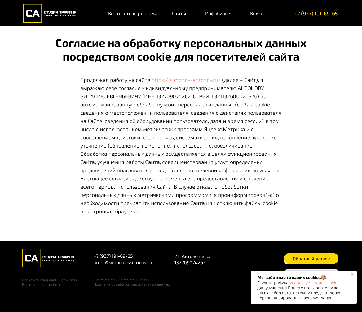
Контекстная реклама (132, 13)
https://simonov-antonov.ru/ (186, 80)
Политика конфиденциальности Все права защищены (50, 282)
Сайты (179, 13)
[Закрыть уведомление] (352, 274)
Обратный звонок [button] (311, 258)
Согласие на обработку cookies (120, 279)
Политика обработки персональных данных (132, 284)
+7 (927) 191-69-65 (316, 13)
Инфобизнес (219, 13)
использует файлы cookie (315, 282)
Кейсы (257, 13)
